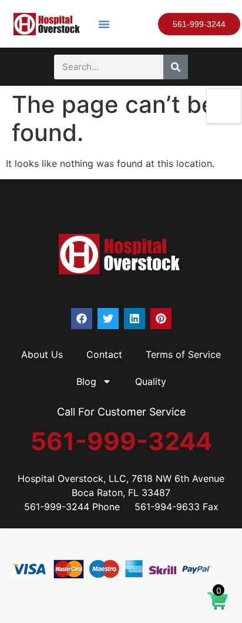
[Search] (175, 67)
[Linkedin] (134, 318)
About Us (42, 354)
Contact (104, 354)
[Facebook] (81, 318)
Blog (86, 381)
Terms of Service (183, 354)
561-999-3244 (121, 441)
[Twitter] (108, 318)
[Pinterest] (161, 318)
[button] (104, 24)
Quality (150, 381)
